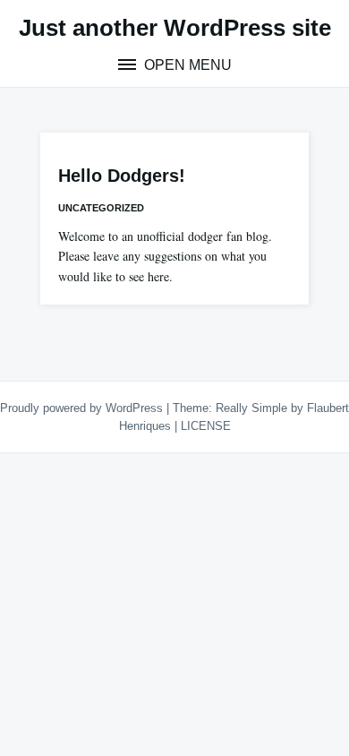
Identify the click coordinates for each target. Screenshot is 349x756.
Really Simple (251, 408)
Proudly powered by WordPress (83, 408)
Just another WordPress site (175, 27)
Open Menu (186, 65)
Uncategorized (101, 207)
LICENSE (206, 426)
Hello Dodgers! (121, 175)
